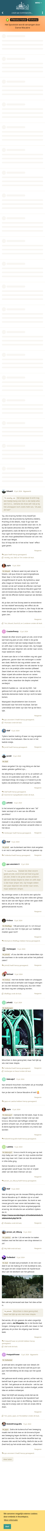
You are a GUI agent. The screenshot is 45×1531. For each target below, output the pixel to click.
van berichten (22, 13)
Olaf (6, 761)
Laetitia (7, 1237)
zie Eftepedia (18, 1323)
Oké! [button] (7, 1526)
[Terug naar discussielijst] (2, 13)
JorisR (7, 847)
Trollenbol (8, 1360)
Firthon (7, 980)
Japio (6, 1429)
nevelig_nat (10, 498)
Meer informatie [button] (11, 1520)
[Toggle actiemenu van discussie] (42, 13)
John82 (7, 954)
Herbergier (9, 1008)
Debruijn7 (8, 1115)
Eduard (7, 571)
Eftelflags (8, 926)
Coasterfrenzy (11, 871)
